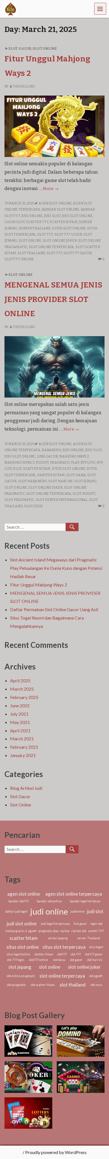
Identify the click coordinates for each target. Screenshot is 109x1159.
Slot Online (45, 49)
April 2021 (20, 730)
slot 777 (45, 234)
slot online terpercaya (51, 247)
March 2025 (22, 688)
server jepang (58, 938)
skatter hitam (51, 475)
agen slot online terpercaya (73, 894)
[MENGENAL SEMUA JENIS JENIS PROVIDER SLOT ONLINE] (54, 366)
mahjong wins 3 (19, 462)
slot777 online (19, 259)
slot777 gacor (77, 253)
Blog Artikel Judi (26, 788)
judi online (31, 216)
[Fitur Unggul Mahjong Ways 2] (54, 126)
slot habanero (32, 481)
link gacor (47, 456)
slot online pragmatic (20, 976)
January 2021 (23, 755)
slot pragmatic (19, 500)
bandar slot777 (18, 901)
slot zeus (33, 506)
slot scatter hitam (42, 984)
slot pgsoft (84, 494)
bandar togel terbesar (85, 901)
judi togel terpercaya (55, 923)
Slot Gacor (19, 49)
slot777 (54, 253)
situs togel (96, 947)
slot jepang (85, 481)
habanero (51, 450)
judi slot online (77, 216)
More (50, 188)
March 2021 (22, 738)
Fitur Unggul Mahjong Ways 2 (38, 584)
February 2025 (24, 697)
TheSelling (24, 86)
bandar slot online (60, 209)
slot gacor (76, 959)
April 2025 (20, 680)
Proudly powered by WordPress (56, 1152)
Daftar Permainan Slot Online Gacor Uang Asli (54, 609)
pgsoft (42, 462)
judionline (77, 911)
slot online (30, 241)
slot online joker (60, 241)
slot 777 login (68, 234)
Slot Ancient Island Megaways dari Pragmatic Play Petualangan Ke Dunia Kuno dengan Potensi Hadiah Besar (56, 568)
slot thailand (31, 253)
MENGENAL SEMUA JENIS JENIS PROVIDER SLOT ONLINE (53, 299)
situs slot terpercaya (64, 947)
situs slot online (69, 228)
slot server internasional (62, 500)
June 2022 (20, 705)
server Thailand (35, 228)
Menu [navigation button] (100, 8)
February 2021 (24, 747)
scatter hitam (63, 222)
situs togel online (18, 954)
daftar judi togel (16, 911)
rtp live (87, 462)
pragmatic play (64, 462)
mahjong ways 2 (74, 456)
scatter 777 (37, 222)
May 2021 (20, 722)
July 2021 (19, 713)
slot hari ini (60, 481)
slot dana (76, 475)
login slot (14, 222)
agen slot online (55, 203)
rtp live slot (78, 931)
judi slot (52, 216)
